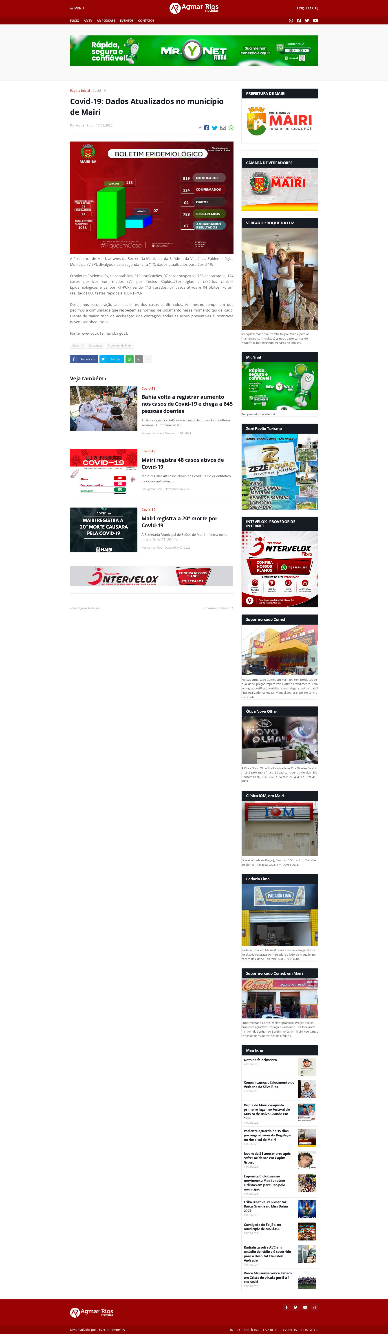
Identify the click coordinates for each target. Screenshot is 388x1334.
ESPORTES (270, 1330)
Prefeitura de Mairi (120, 345)
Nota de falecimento (260, 1060)
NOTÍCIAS (251, 1330)
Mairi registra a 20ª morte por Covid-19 (179, 522)
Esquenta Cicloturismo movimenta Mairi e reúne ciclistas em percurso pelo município (264, 1183)
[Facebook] (206, 127)
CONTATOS (146, 20)
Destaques (95, 345)
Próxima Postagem (217, 608)
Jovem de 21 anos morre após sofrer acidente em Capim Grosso (267, 1157)
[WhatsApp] (231, 127)
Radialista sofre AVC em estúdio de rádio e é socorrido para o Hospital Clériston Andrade (267, 1254)
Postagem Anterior (86, 608)
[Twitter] (215, 127)
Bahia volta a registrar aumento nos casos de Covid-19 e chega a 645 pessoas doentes (187, 403)
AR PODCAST (106, 20)
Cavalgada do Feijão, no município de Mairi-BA (262, 1227)
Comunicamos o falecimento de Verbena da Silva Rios (269, 1084)
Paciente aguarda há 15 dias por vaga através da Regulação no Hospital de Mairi (268, 1135)
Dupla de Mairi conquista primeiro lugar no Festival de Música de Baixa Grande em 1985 (267, 1111)
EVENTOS (126, 20)
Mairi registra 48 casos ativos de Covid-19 (182, 463)
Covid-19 (99, 90)
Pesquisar (304, 8)
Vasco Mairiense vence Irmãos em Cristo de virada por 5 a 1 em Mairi (268, 1277)
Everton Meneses (112, 1329)
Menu (79, 8)
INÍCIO (74, 20)
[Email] (223, 127)
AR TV (88, 20)
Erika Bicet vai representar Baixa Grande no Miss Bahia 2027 (266, 1206)
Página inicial (80, 90)
